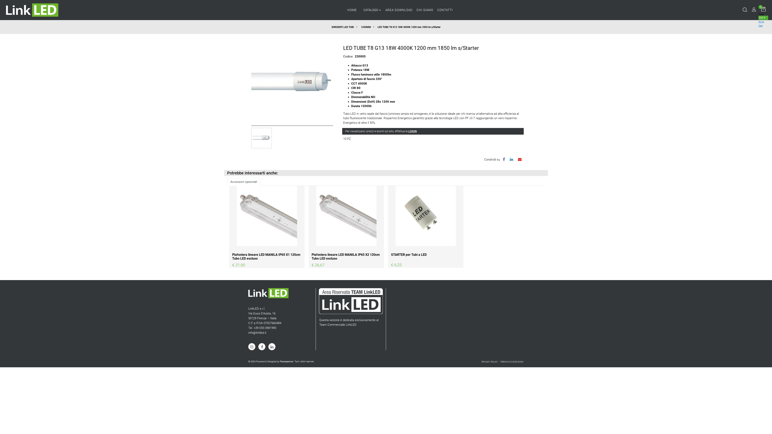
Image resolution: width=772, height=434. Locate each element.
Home (352, 10)
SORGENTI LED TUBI (343, 27)
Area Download (399, 10)
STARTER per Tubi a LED (409, 255)
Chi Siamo (425, 10)
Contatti (445, 10)
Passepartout (286, 361)
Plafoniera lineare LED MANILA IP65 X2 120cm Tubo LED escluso (346, 256)
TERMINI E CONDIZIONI (512, 362)
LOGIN (412, 131)
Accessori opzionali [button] (243, 182)
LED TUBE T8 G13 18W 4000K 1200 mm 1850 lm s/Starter (409, 27)
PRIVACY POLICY (489, 362)
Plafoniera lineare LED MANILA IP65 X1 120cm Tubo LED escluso (266, 256)
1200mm (366, 27)
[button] (292, 82)
